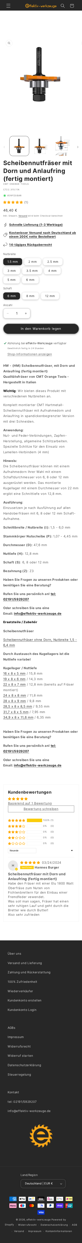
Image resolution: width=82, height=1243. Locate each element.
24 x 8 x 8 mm (14, 695)
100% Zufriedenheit (22, 982)
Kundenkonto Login (22, 1010)
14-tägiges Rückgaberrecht (30, 245)
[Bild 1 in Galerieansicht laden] (19, 146)
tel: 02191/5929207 (22, 1102)
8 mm (30, 296)
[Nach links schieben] (4, 147)
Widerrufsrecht (19, 1046)
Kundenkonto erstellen (25, 1000)
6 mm (30, 280)
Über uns (14, 953)
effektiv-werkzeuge (39, 1219)
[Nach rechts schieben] (78, 147)
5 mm (11, 280)
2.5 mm (53, 262)
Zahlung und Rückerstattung (29, 972)
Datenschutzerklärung (24, 1065)
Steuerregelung (19, 1074)
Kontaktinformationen (59, 1231)
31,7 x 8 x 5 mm (16, 712)
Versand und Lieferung (25, 963)
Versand (22, 215)
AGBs (11, 1028)
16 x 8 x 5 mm (14, 673)
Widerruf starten (20, 1056)
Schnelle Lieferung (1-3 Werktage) (36, 225)
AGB (74, 1224)
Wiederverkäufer (20, 991)
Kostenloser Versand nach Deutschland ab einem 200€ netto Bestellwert (42, 234)
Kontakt (13, 1092)
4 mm (52, 271)
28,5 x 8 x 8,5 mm (17, 706)
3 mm (11, 271)
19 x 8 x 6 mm (14, 679)
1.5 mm (12, 262)
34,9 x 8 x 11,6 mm (18, 717)
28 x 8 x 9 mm (14, 701)
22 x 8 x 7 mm (14, 684)
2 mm (32, 262)
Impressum (16, 1037)
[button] (8, 5)
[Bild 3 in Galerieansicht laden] (62, 146)
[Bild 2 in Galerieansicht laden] (41, 146)
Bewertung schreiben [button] (41, 809)
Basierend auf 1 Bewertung (30, 803)
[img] (30, 862)
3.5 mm (32, 271)
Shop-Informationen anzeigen (29, 354)
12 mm (50, 296)
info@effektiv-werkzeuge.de (37, 613)
